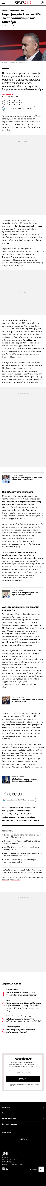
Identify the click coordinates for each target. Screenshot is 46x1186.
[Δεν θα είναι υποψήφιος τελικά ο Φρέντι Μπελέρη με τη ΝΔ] (6, 594)
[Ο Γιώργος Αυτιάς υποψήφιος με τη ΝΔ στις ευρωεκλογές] (6, 700)
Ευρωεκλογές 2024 (17, 10)
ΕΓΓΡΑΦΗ (23, 1139)
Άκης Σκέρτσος (7, 820)
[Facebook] (4, 102)
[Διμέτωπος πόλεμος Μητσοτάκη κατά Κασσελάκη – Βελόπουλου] (6, 479)
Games (12, 877)
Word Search (15, 879)
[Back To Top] (41, 1169)
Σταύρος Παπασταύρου (26, 817)
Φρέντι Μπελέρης (23, 810)
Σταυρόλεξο (31, 877)
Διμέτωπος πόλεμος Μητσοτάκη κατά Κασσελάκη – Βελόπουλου (27, 478)
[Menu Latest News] (42, 2)
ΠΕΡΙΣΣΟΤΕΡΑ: (7, 831)
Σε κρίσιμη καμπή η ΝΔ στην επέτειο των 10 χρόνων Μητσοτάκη (23, 836)
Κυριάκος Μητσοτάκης (10, 814)
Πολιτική (5, 10)
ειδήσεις (17, 872)
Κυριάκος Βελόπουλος (29, 814)
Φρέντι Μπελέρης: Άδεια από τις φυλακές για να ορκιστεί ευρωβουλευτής (23, 854)
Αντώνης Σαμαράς (9, 817)
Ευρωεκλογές (30, 807)
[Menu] (3, 2)
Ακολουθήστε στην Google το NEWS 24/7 (17, 870)
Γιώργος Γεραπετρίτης (24, 820)
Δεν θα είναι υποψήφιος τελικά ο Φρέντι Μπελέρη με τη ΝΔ (25, 593)
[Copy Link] (20, 102)
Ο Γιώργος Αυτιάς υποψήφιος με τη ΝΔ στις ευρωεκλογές (27, 700)
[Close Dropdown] (43, 1107)
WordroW (5, 879)
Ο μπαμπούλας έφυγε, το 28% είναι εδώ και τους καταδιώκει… (22, 842)
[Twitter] (9, 102)
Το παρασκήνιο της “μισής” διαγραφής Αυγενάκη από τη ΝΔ (20, 860)
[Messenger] (14, 102)
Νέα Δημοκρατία (8, 810)
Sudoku (39, 877)
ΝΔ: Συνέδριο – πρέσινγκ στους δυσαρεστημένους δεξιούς (24, 780)
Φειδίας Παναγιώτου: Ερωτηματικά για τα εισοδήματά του (21, 848)
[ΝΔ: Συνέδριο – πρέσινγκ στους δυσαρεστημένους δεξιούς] (6, 780)
